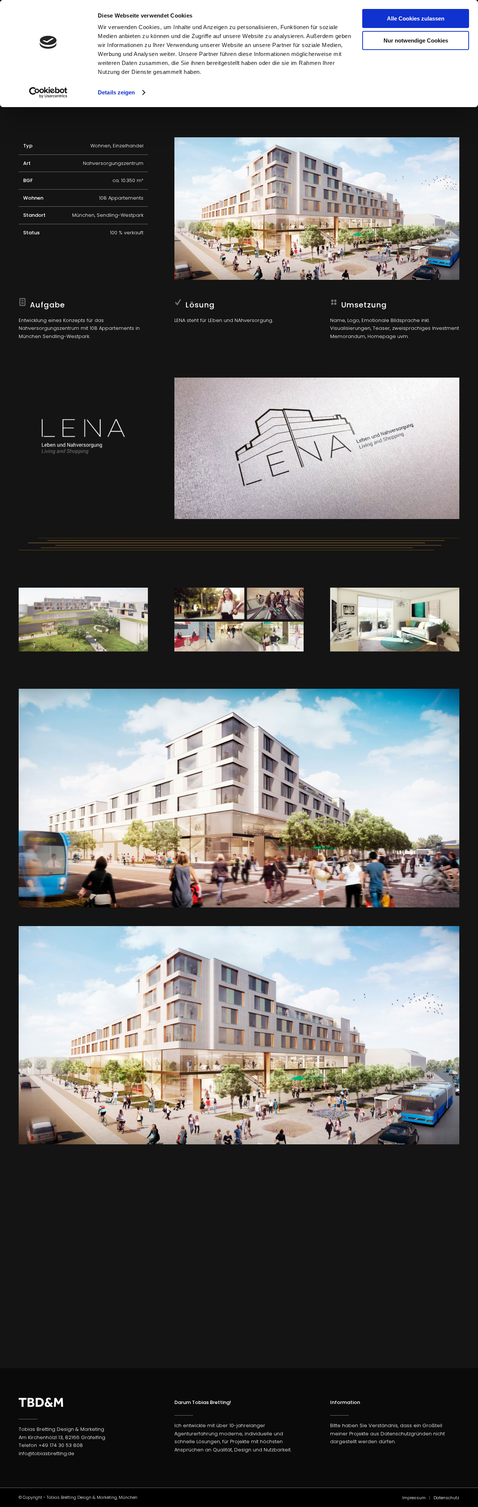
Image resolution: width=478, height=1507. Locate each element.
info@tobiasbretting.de (46, 1453)
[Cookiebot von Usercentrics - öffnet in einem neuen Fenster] (48, 92)
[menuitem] (413, 1498)
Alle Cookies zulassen (415, 18)
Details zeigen (116, 92)
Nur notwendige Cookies (416, 40)
